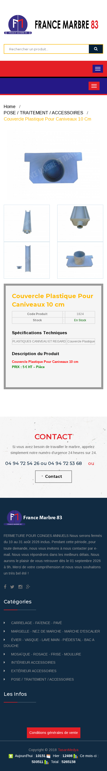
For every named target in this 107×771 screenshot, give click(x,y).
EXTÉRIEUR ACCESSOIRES (33, 671)
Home (9, 106)
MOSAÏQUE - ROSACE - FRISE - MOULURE (46, 654)
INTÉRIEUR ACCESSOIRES (33, 662)
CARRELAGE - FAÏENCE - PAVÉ (36, 623)
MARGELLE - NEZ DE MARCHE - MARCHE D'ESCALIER (55, 631)
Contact (53, 476)
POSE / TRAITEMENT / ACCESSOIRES (43, 112)
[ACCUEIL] (53, 24)
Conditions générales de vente (53, 733)
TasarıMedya (68, 750)
